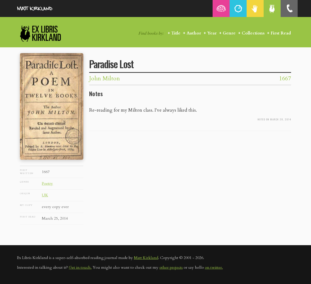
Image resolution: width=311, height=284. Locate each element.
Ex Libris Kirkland (49, 33)
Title (176, 33)
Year (212, 33)
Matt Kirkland (146, 257)
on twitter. (214, 267)
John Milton (104, 79)
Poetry (47, 183)
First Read (281, 33)
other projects (171, 267)
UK (45, 195)
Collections (253, 33)
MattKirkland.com (41, 8)
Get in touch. (80, 267)
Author (194, 33)
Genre (229, 33)
